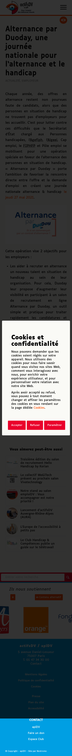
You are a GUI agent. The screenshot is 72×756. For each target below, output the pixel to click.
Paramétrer (54, 425)
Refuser (35, 425)
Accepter (16, 425)
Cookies (39, 407)
